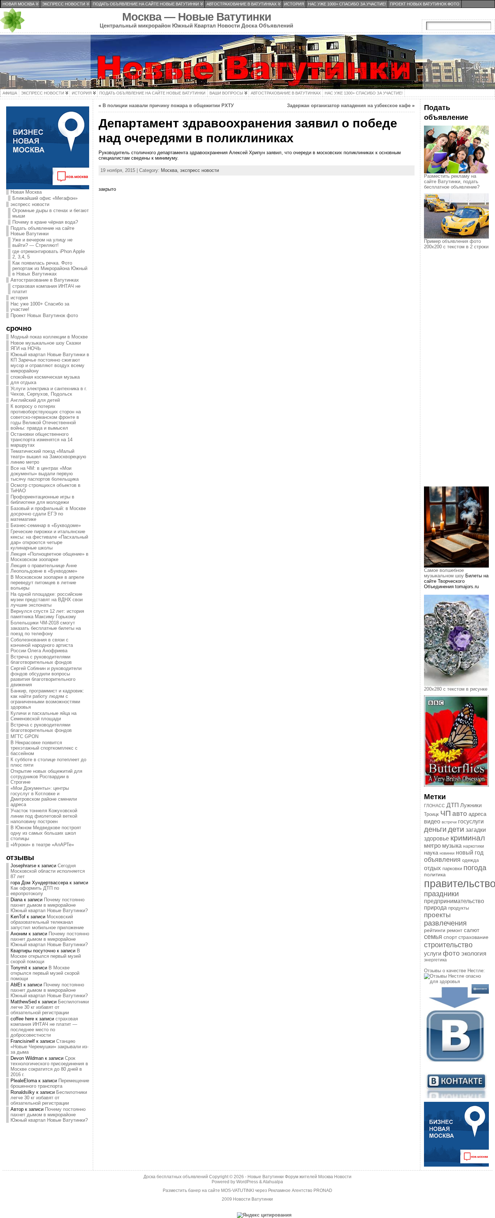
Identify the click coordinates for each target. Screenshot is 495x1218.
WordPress (247, 1181)
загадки (476, 830)
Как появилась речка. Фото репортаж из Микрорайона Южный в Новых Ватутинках (49, 268)
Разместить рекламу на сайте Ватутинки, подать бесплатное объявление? (451, 181)
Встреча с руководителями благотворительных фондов (41, 659)
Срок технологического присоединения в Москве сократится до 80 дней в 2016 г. (49, 1066)
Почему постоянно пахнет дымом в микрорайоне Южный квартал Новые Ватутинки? (49, 905)
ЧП (445, 813)
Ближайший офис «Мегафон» (45, 198)
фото (451, 953)
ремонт (454, 930)
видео (432, 821)
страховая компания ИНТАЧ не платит (46, 288)
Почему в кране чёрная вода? (45, 222)
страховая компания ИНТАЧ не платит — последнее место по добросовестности (44, 1027)
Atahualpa (273, 1181)
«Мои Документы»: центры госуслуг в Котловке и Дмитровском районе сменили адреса (44, 796)
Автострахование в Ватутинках (45, 280)
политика (435, 874)
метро (432, 845)
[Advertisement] (459, 374)
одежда (470, 860)
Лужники (471, 805)
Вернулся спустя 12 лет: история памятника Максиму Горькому (47, 613)
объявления (442, 859)
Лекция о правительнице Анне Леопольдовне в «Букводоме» (44, 568)
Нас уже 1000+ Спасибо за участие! (40, 306)
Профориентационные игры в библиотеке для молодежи (42, 499)
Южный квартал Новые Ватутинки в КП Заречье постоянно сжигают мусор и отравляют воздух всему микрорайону (50, 363)
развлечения (445, 923)
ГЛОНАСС (434, 806)
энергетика (435, 959)
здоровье (436, 838)
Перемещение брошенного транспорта (50, 1083)
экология (473, 953)
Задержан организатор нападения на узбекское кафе (349, 105)
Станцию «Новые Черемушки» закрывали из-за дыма (49, 1046)
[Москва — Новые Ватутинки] (247, 62)
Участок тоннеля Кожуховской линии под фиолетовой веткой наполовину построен (44, 816)
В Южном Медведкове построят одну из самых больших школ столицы (46, 833)
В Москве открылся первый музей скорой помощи (46, 956)
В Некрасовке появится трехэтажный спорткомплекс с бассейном (44, 748)
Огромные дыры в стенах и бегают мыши (50, 213)
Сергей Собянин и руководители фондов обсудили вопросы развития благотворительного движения (46, 676)
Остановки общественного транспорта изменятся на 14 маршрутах (41, 439)
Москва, (170, 170)
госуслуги (471, 821)
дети (456, 829)
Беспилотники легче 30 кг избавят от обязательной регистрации (50, 1007)
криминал (467, 838)
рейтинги (434, 930)
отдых (432, 868)
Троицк (431, 814)
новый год (469, 853)
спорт (450, 937)
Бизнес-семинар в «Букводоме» (46, 525)
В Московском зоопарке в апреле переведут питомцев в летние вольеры (47, 582)
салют (471, 930)
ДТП (452, 805)
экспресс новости (30, 204)
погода (474, 868)
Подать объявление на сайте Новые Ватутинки (42, 231)
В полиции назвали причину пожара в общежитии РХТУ (168, 105)
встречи (449, 822)
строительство (448, 945)
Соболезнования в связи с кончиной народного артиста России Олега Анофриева (42, 645)
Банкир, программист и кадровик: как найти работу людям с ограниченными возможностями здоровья (47, 699)
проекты (437, 915)
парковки (452, 868)
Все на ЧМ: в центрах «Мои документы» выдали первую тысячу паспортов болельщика (45, 473)
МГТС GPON (24, 736)
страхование (473, 937)
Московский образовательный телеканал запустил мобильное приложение (47, 922)
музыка (452, 846)
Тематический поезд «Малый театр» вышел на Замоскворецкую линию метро (48, 456)
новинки (447, 853)
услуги (432, 954)
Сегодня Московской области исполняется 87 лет (48, 871)
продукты (458, 908)
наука (431, 853)
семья (433, 936)
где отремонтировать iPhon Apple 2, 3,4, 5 (48, 254)
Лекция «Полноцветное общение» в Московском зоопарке (49, 556)
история (19, 297)
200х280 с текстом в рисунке (455, 689)
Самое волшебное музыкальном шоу (444, 573)
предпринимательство (454, 901)
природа (435, 908)
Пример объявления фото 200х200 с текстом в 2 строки (456, 244)
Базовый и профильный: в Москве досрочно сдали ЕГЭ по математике (48, 514)
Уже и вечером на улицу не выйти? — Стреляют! (42, 242)
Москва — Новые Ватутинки (196, 16)
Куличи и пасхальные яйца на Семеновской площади (43, 716)
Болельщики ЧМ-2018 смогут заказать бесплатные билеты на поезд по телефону (46, 628)
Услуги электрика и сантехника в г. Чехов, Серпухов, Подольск (49, 391)
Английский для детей (35, 400)
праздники (441, 894)
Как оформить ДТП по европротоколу (35, 890)
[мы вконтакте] (456, 1096)
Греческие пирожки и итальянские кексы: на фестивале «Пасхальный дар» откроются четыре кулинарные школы (49, 540)
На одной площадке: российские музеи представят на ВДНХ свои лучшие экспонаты (47, 599)
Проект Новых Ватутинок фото (44, 315)
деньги (435, 829)
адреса (477, 814)
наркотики (473, 846)
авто (459, 813)
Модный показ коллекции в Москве (49, 337)
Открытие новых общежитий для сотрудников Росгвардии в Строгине (46, 776)
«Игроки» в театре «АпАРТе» (42, 844)
